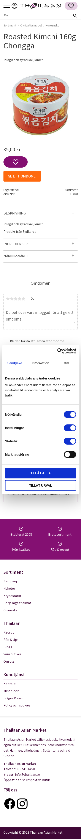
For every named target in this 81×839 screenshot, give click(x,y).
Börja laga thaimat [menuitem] (17, 603)
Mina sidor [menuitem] (14, 5)
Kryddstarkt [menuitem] (12, 596)
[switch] (70, 427)
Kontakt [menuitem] (9, 684)
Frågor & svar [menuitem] (13, 698)
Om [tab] (66, 363)
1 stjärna (8, 299)
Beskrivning (14, 213)
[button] (6, 6)
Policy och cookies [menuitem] (16, 705)
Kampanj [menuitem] (10, 581)
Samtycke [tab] (14, 363)
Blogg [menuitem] (8, 647)
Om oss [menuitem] (8, 661)
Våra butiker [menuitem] (12, 654)
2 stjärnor (12, 299)
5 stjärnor (23, 299)
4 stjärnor (19, 299)
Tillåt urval (40, 485)
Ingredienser (15, 244)
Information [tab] (40, 363)
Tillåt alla (40, 473)
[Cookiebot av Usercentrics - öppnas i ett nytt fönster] (57, 351)
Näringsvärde (16, 256)
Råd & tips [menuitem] (10, 640)
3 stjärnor (15, 299)
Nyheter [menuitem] (9, 588)
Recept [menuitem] (8, 632)
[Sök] (75, 16)
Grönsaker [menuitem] (11, 610)
